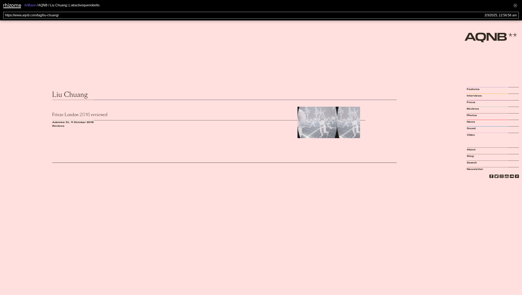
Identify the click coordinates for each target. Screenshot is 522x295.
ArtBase (30, 5)
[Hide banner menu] (515, 5)
